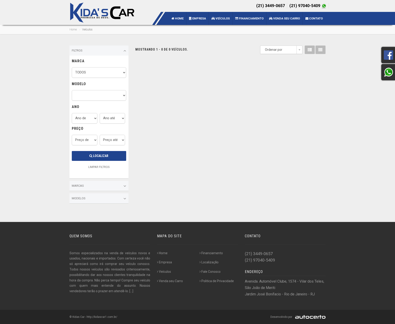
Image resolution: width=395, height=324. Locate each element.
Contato (315, 18)
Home (179, 18)
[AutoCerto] (309, 317)
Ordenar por (273, 49)
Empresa (199, 18)
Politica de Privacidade (217, 281)
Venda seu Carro (286, 18)
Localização (210, 262)
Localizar (100, 156)
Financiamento (251, 18)
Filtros (77, 50)
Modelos (78, 198)
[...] (131, 291)
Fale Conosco (211, 271)
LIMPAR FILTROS (99, 167)
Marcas (78, 185)
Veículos (222, 18)
